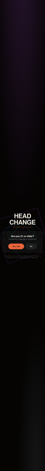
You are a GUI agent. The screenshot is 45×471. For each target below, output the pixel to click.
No (31, 246)
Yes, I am (16, 246)
